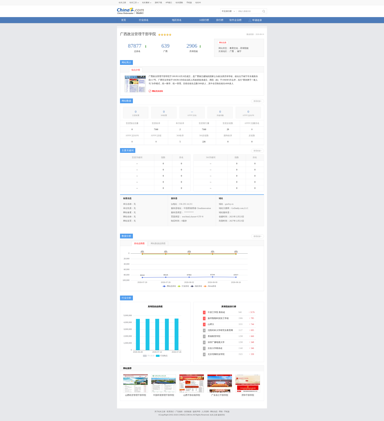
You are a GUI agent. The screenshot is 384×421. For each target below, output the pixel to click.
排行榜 (219, 20)
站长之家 (122, 2)
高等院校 (193, 51)
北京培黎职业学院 (216, 354)
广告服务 (179, 412)
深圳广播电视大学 (216, 342)
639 (165, 46)
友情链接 (187, 412)
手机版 (227, 412)
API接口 (169, 2)
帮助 (221, 412)
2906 (191, 46)
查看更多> (258, 101)
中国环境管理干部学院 (163, 395)
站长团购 (179, 2)
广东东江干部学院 (219, 395)
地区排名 (177, 20)
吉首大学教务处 (215, 348)
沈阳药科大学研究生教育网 (220, 330)
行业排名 (143, 20)
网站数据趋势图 (158, 243)
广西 (165, 51)
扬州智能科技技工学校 (218, 318)
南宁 (239, 51)
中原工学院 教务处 (216, 312)
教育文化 (234, 48)
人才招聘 (205, 412)
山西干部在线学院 (191, 395)
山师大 (211, 324)
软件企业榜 (236, 20)
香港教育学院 (214, 336)
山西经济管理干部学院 (135, 395)
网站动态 (214, 412)
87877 (135, 46)
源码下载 (158, 2)
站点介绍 (136, 70)
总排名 (137, 51)
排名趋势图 (139, 243)
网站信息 (222, 43)
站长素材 (145, 2)
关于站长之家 (159, 412)
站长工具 (133, 2)
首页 (123, 20)
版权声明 (196, 412)
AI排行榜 (204, 20)
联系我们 (170, 412)
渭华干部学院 (248, 395)
